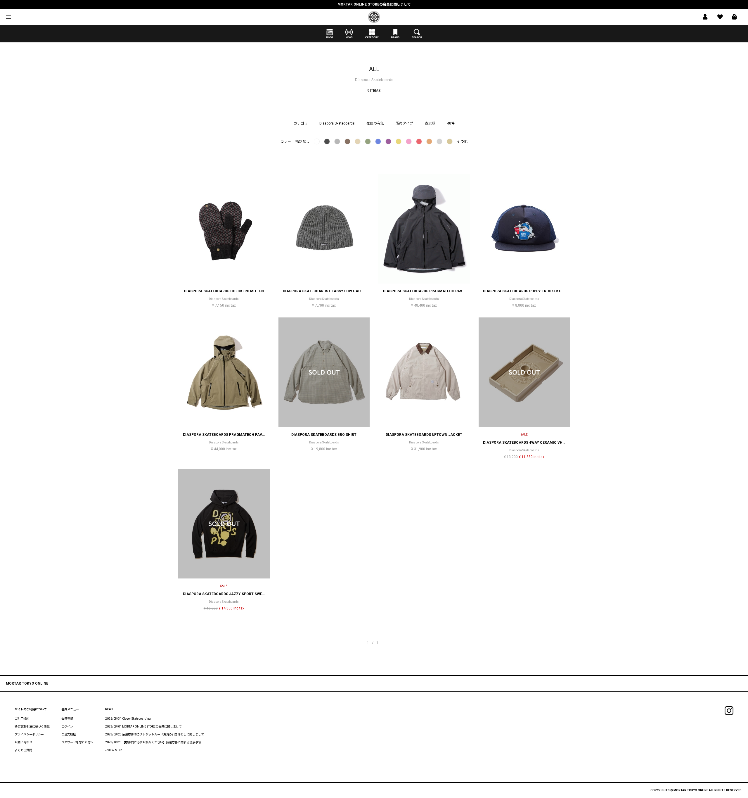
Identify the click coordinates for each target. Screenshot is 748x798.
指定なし (302, 141)
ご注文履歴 (68, 734)
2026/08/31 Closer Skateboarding (128, 718)
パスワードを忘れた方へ (77, 742)
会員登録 (67, 718)
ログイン (67, 726)
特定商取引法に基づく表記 (32, 726)
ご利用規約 (22, 718)
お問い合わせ (23, 742)
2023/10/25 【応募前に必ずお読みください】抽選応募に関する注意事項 (153, 742)
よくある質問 (23, 750)
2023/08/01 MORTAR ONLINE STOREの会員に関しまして (143, 726)
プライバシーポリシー (29, 734)
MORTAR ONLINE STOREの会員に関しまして (374, 4)
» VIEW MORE (114, 750)
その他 (462, 141)
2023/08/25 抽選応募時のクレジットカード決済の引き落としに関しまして (154, 734)
